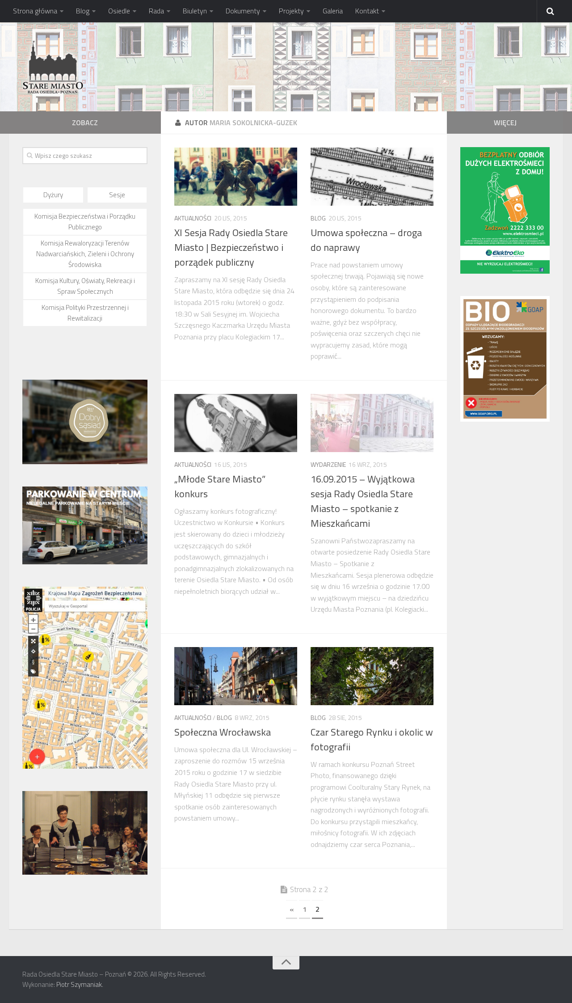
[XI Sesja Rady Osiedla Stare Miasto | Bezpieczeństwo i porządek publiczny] (235, 177)
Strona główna (35, 10)
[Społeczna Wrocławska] (235, 676)
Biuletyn (195, 10)
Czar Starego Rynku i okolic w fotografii (372, 739)
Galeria (333, 10)
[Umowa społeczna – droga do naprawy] (372, 177)
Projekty (291, 10)
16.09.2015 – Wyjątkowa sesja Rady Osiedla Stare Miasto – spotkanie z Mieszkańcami (363, 501)
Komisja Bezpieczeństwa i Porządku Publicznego (84, 221)
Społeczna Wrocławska (222, 732)
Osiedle (119, 10)
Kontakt (367, 10)
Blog (82, 10)
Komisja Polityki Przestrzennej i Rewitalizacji (85, 312)
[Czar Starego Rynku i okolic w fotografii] (372, 676)
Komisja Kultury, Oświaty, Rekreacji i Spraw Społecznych (85, 285)
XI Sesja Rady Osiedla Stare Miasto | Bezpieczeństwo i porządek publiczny (231, 247)
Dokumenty (243, 10)
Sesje (117, 195)
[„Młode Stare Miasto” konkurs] (235, 423)
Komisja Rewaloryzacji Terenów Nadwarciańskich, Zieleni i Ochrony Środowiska (85, 254)
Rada (156, 10)
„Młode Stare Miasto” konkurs (219, 486)
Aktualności (192, 218)
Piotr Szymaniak (79, 984)
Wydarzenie (328, 464)
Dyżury (53, 195)
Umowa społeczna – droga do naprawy (366, 240)
